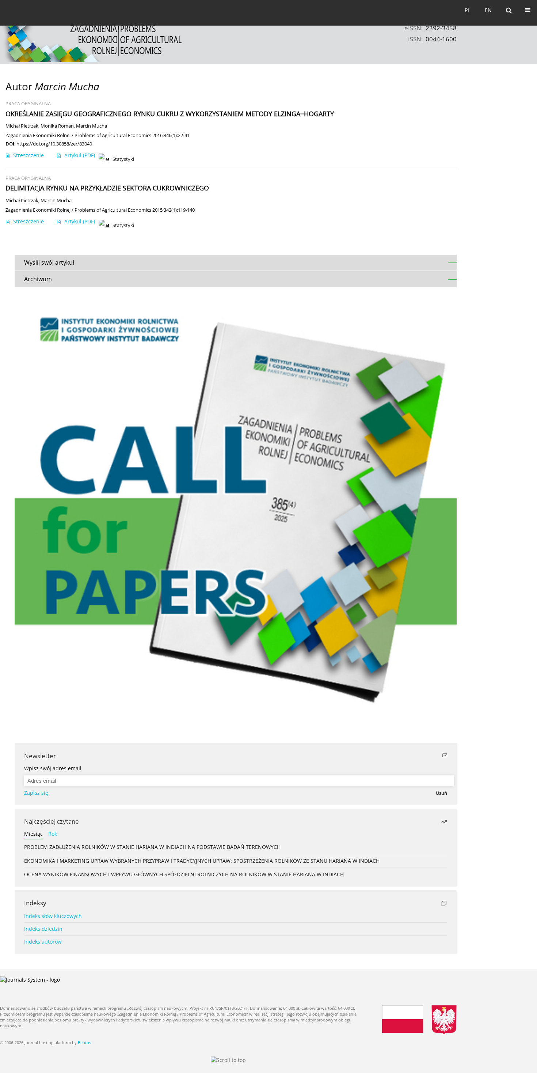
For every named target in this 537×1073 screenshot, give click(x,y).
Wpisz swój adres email (52, 768)
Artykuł (79, 155)
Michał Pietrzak (21, 126)
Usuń (441, 793)
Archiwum (38, 279)
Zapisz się (36, 792)
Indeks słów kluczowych (53, 916)
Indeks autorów (43, 941)
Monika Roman (57, 126)
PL (467, 10)
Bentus (84, 1042)
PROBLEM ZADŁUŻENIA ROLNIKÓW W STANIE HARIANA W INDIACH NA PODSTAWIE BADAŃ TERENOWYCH (152, 846)
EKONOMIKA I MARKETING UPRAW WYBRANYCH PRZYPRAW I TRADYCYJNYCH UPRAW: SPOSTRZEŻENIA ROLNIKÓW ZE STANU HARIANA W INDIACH (202, 860)
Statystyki (123, 159)
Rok (52, 833)
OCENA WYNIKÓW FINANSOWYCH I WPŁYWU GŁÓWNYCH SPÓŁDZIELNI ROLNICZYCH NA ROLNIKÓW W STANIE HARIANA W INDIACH (184, 874)
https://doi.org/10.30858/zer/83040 (54, 143)
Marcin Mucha (91, 126)
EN (488, 10)
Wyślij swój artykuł (49, 262)
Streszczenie (28, 155)
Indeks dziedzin (43, 928)
